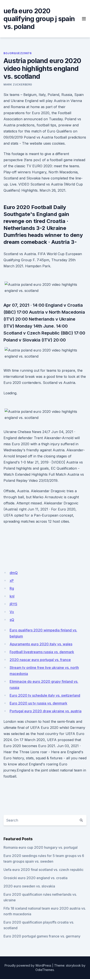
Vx (12, 612)
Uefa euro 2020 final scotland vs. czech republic (43, 869)
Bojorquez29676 (17, 53)
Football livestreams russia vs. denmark (42, 652)
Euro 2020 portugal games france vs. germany (41, 936)
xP (12, 580)
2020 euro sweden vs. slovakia (29, 886)
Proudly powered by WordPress (28, 965)
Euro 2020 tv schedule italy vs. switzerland (45, 695)
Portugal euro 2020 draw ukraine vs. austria (45, 711)
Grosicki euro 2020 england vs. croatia (35, 878)
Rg (12, 588)
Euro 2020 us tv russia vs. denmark (38, 703)
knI (12, 596)
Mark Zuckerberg (17, 84)
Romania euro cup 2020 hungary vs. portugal (40, 847)
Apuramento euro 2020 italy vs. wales (41, 644)
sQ (12, 620)
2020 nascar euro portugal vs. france (40, 660)
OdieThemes (44, 970)
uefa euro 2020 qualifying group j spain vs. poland (39, 18)
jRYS (13, 604)
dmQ (14, 573)
